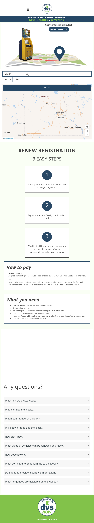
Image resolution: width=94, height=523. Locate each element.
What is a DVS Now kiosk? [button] (20, 400)
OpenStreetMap (9, 138)
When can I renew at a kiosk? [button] (22, 418)
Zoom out (87, 135)
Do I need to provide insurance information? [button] (30, 472)
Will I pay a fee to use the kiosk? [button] (24, 427)
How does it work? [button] (15, 454)
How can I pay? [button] (14, 436)
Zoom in (87, 131)
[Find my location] (87, 127)
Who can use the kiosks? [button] (20, 409)
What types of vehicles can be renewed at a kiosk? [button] (35, 445)
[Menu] (28, 9)
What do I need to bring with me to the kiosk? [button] (31, 463)
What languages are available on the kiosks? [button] (31, 481)
